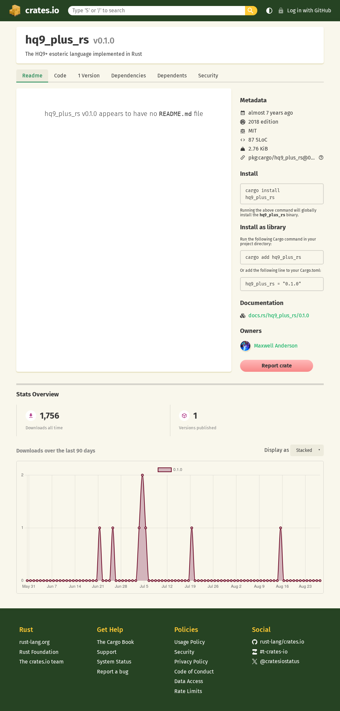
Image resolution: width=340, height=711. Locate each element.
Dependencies (128, 75)
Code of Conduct (194, 671)
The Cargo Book (115, 642)
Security (208, 75)
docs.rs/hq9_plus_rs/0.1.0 (278, 316)
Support (107, 652)
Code (60, 75)
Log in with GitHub (309, 10)
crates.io (42, 10)
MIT (252, 131)
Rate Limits (188, 691)
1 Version (89, 75)
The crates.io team (41, 662)
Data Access (188, 681)
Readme (32, 75)
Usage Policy (189, 642)
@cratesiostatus (275, 661)
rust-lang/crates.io (278, 642)
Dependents (172, 75)
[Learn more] (321, 158)
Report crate (277, 365)
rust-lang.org (34, 642)
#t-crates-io (270, 652)
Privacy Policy (191, 662)
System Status (114, 662)
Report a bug (112, 671)
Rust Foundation (38, 652)
